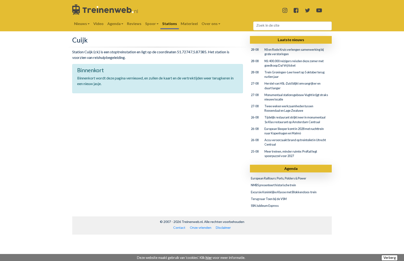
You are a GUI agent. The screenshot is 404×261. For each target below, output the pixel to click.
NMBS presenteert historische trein (273, 185)
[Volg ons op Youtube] (319, 10)
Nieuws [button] (81, 23)
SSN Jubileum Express (265, 205)
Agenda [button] (114, 23)
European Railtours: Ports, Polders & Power (278, 178)
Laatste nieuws (291, 39)
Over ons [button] (210, 23)
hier (209, 258)
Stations (169, 23)
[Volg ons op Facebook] (296, 10)
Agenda (291, 168)
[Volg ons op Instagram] (284, 10)
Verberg (389, 258)
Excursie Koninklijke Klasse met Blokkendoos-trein (284, 192)
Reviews (134, 23)
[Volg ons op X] (307, 10)
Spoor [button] (151, 23)
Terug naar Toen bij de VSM (269, 199)
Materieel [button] (189, 23)
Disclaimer (223, 227)
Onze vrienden (200, 227)
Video (98, 23)
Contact (179, 227)
